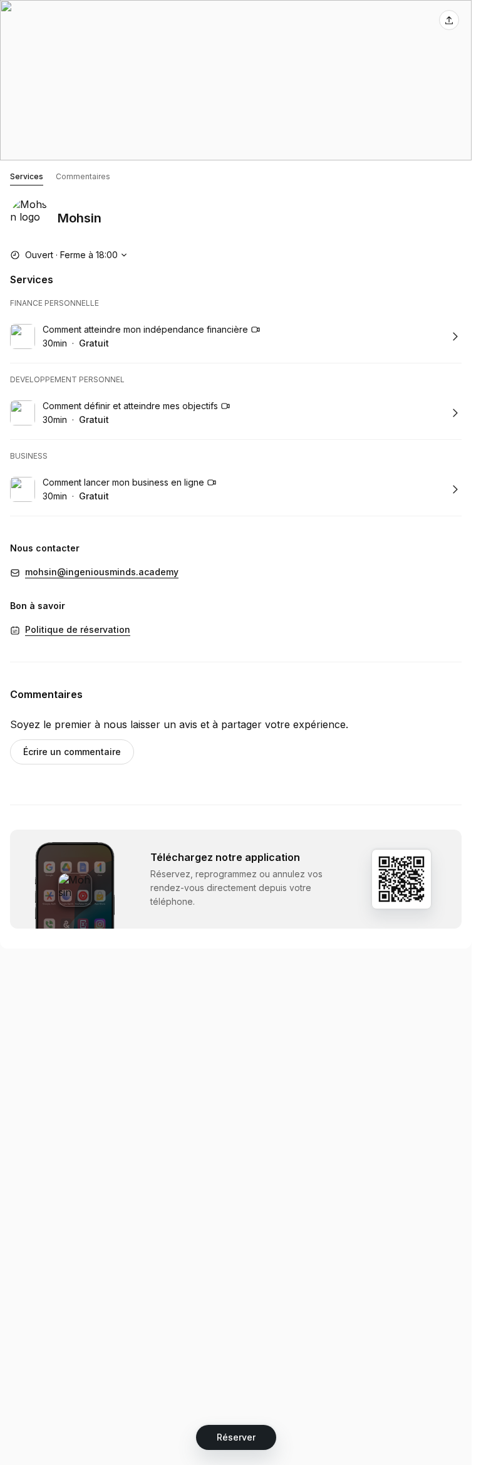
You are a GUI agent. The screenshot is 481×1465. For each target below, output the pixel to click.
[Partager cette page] (449, 20)
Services (26, 176)
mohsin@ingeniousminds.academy (101, 571)
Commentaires (83, 176)
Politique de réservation (77, 629)
